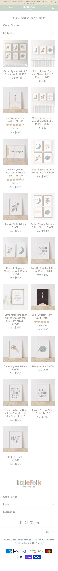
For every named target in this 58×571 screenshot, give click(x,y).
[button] (13, 124)
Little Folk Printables (21, 539)
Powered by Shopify (33, 543)
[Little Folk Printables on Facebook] (21, 523)
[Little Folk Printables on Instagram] (31, 523)
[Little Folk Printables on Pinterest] (26, 523)
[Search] (46, 8)
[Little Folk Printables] (29, 8)
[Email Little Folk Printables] (37, 523)
